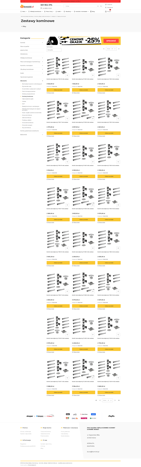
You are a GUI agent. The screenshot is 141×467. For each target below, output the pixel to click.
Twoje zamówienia (46, 431)
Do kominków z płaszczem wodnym (31, 89)
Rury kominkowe (26, 127)
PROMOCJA (23, 54)
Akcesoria (54, 16)
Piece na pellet (24, 46)
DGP (23, 104)
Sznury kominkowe (27, 115)
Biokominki (23, 134)
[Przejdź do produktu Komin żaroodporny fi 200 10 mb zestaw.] (58, 325)
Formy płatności (65, 431)
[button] (119, 1)
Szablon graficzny (28, 465)
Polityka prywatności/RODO (28, 446)
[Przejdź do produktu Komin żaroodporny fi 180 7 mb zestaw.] (58, 282)
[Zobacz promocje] (84, 41)
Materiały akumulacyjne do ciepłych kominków (31, 109)
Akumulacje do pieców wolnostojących (32, 84)
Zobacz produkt (58, 90)
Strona (108, 48)
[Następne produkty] (115, 400)
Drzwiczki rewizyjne (27, 125)
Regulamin (23, 444)
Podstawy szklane (26, 120)
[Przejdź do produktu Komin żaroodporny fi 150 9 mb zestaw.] (109, 109)
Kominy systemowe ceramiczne (29, 131)
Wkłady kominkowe (35, 11)
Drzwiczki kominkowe (27, 122)
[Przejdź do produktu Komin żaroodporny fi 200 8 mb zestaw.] (83, 368)
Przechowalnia (45, 436)
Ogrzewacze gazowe (26, 77)
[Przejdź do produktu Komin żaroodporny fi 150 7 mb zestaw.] (58, 109)
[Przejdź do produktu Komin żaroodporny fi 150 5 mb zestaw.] (83, 66)
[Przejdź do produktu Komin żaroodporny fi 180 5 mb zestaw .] (83, 239)
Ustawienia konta (45, 433)
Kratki (59, 11)
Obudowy (68, 11)
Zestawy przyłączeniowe (28, 94)
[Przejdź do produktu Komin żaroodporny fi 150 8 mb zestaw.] (83, 109)
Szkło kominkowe (26, 117)
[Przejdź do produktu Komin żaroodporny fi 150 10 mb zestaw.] (58, 66)
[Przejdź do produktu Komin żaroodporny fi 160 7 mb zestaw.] (58, 195)
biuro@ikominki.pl (47, 8)
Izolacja (24, 101)
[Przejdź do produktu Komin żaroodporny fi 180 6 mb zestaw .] (109, 239)
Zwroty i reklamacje (25, 431)
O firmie (43, 446)
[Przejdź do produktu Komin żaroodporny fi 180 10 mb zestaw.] (58, 239)
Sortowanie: (50, 47)
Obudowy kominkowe (26, 69)
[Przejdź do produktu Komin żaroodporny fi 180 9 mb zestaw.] (109, 282)
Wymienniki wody (26, 86)
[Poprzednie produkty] (100, 400)
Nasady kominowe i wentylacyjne (30, 106)
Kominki (22, 42)
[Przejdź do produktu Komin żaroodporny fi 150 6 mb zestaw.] (109, 66)
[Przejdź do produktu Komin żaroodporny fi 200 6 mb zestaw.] (109, 325)
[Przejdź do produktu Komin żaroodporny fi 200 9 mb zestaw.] (109, 368)
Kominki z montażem (81, 11)
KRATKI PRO (24, 50)
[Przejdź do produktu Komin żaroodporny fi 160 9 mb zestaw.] (109, 195)
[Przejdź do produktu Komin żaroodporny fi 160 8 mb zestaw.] (83, 195)
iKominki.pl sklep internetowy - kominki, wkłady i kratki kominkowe (35, 16)
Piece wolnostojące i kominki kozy (30, 61)
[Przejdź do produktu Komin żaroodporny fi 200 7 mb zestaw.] (58, 368)
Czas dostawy (64, 433)
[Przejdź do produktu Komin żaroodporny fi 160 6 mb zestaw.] (109, 152)
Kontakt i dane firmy (46, 444)
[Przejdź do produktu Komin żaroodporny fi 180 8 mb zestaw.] (83, 282)
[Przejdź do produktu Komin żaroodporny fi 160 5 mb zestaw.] (83, 152)
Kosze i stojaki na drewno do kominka (31, 112)
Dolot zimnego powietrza (28, 91)
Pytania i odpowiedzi (25, 433)
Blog (93, 11)
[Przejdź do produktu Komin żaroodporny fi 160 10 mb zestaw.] (58, 152)
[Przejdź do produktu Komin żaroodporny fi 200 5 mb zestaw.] (83, 325)
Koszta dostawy (65, 436)
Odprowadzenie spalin (27, 99)
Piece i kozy (49, 11)
